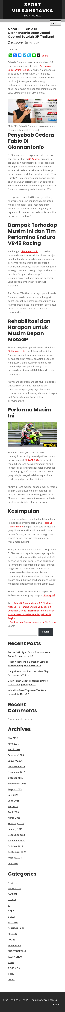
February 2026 (16, 755)
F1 (9, 905)
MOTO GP (34, 42)
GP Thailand (45, 603)
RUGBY (11, 939)
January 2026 (15, 760)
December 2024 (16, 835)
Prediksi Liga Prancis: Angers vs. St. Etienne (33, 622)
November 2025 (16, 772)
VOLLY (11, 979)
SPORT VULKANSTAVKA (32, 7)
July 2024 (13, 863)
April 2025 (13, 812)
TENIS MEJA (14, 968)
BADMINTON (14, 888)
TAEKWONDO (15, 956)
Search (11, 625)
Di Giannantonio (29, 251)
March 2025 (14, 817)
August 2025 (15, 789)
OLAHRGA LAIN (16, 928)
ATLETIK (12, 882)
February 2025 (16, 823)
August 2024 (15, 857)
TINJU (11, 973)
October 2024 (15, 846)
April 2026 (13, 743)
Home (56, 1004)
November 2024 (16, 840)
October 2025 (15, 778)
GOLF (11, 911)
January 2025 (15, 829)
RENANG (12, 934)
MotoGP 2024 (32, 460)
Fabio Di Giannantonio (26, 603)
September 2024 (17, 852)
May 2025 (13, 806)
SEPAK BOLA (14, 945)
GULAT (11, 916)
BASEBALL (13, 894)
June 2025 (13, 800)
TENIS (11, 962)
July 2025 (13, 795)
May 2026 (13, 738)
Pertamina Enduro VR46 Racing (34, 606)
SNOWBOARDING (17, 951)
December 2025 (16, 766)
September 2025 (17, 783)
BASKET (12, 899)
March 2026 (14, 749)
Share (45, 55)
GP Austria (34, 159)
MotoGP (12, 606)
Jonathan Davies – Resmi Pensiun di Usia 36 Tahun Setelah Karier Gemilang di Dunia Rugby (31, 614)
